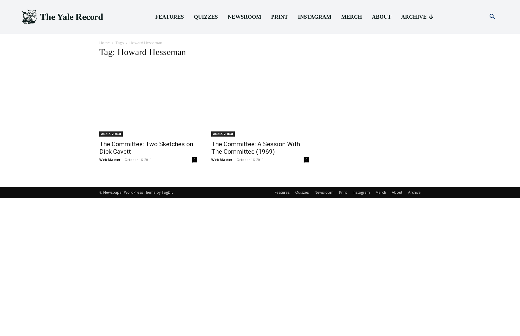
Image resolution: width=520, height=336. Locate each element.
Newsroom (323, 192)
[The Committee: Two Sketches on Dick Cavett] (148, 100)
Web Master (109, 159)
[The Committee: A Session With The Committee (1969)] (260, 100)
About (397, 192)
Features (282, 192)
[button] (492, 17)
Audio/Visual (111, 134)
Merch (381, 192)
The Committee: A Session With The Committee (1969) (255, 147)
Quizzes (302, 192)
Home (104, 42)
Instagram (361, 192)
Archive (414, 192)
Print (343, 192)
